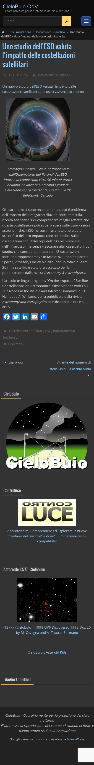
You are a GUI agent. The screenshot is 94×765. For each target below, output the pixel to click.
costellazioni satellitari (26, 331)
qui (75, 302)
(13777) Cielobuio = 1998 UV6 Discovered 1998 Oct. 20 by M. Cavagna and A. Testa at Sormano (47, 627)
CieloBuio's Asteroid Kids (47, 649)
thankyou (15, 362)
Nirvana (60, 736)
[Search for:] (37, 21)
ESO (48, 331)
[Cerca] (66, 21)
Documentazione (20, 32)
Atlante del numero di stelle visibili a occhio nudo (70, 364)
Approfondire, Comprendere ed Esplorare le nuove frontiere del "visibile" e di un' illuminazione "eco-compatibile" (47, 533)
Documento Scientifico (50, 32)
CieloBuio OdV (20, 6)
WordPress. (77, 736)
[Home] (3, 32)
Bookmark (15, 344)
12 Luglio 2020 (19, 75)
